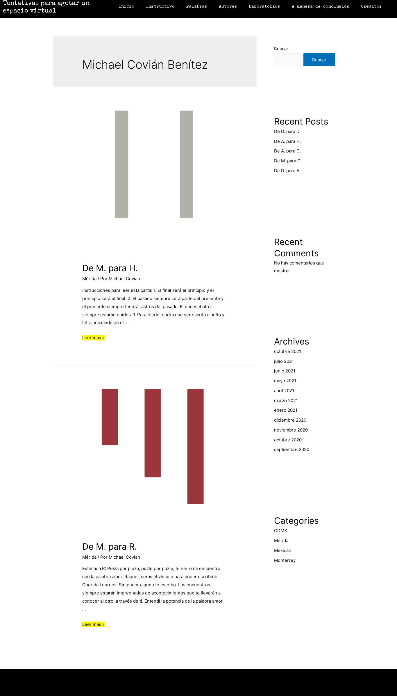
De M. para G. (288, 161)
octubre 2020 (288, 440)
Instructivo (160, 6)
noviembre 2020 (291, 430)
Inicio (126, 6)
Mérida (89, 278)
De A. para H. (287, 141)
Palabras (196, 6)
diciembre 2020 (290, 420)
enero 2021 (285, 410)
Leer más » (93, 337)
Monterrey (285, 560)
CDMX (280, 530)
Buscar (281, 49)
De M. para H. (110, 268)
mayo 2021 (285, 380)
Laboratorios (264, 6)
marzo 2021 (286, 400)
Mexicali (282, 550)
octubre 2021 (287, 351)
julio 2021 (284, 361)
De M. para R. (109, 546)
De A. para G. (287, 151)
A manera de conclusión (320, 6)
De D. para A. (287, 170)
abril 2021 (284, 390)
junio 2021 (284, 371)
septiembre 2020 (291, 449)
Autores (228, 6)
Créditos (371, 6)
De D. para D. (287, 131)
